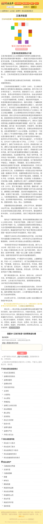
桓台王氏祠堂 (8, 420)
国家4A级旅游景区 (19, 19)
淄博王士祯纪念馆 (10, 405)
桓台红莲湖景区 (9, 373)
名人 (36, 3)
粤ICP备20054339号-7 (12, 522)
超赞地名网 (4, 512)
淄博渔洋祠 (8, 384)
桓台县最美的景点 (10, 454)
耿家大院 (7, 424)
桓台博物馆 (8, 409)
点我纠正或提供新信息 (27, 306)
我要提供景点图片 (21, 49)
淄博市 (18, 11)
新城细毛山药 (8, 495)
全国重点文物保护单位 (34, 19)
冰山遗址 (7, 398)
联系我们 (31, 519)
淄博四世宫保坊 (9, 376)
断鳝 (5, 477)
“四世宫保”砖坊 (9, 387)
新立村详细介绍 (14, 327)
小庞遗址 (7, 394)
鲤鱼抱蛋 (7, 484)
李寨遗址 (7, 402)
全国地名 (18, 3)
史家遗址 (7, 416)
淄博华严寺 (8, 431)
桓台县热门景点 (9, 447)
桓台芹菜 (7, 499)
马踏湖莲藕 (8, 473)
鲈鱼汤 (6, 480)
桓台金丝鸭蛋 (8, 491)
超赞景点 (5, 11)
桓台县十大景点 (9, 443)
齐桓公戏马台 (8, 435)
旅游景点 (26, 3)
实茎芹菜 (7, 470)
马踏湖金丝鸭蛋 (9, 466)
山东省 (12, 11)
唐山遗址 (7, 413)
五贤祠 (6, 391)
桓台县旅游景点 (27, 11)
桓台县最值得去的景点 (12, 457)
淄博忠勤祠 (8, 380)
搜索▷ (33, 7)
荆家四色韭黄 (8, 488)
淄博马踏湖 (8, 427)
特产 (32, 3)
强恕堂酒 (7, 506)
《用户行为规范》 (22, 356)
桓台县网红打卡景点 (11, 450)
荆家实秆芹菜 (8, 502)
